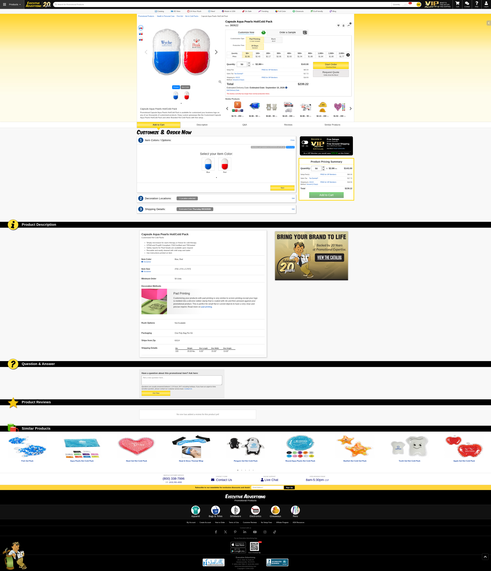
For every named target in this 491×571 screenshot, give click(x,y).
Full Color (282, 11)
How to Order (220, 522)
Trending (264, 11)
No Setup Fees (266, 522)
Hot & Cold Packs (191, 16)
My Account (191, 522)
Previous (226, 108)
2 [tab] (241, 470)
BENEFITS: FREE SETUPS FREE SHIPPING (445, 5)
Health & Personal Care (165, 16)
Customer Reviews (250, 522)
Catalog (161, 11)
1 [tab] (181, 103)
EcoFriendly (318, 11)
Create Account (205, 522)
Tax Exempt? (238, 74)
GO (418, 4)
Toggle (305, 142)
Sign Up (289, 487)
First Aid (180, 16)
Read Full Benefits (339, 148)
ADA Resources (298, 522)
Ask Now (156, 393)
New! (213, 11)
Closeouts (299, 11)
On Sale (248, 11)
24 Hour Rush (195, 11)
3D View (177, 11)
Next (348, 55)
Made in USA (230, 11)
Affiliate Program (282, 522)
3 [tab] (245, 470)
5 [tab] (253, 470)
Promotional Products (146, 16)
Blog (334, 11)
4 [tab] (249, 470)
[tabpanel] (175, 95)
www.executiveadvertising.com (245, 566)
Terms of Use (234, 522)
